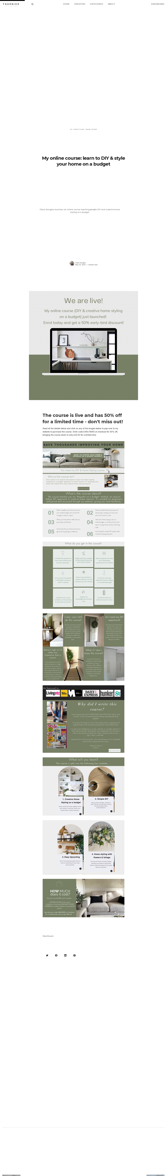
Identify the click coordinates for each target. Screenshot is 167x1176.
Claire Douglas (80, 263)
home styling (78, 129)
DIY (71, 129)
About (111, 4)
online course (91, 129)
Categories (96, 4)
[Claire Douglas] (72, 263)
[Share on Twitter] (47, 955)
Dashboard (157, 4)
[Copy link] (74, 955)
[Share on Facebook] (56, 955)
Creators (79, 4)
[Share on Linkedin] (65, 955)
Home (66, 4)
